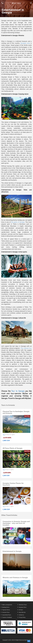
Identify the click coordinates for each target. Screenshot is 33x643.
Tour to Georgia (17, 391)
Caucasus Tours (22, 607)
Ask (28, 641)
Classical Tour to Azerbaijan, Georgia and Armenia (16, 412)
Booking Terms (5, 607)
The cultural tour (26, 348)
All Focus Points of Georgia (12, 448)
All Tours (21, 609)
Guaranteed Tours (6, 614)
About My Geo (22, 612)
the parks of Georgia (18, 222)
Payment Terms (6, 609)
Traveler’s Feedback (7, 617)
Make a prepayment (7, 604)
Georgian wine (25, 43)
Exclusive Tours (6, 612)
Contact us (21, 614)
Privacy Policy (22, 617)
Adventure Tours (23, 604)
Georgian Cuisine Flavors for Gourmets (13, 484)
